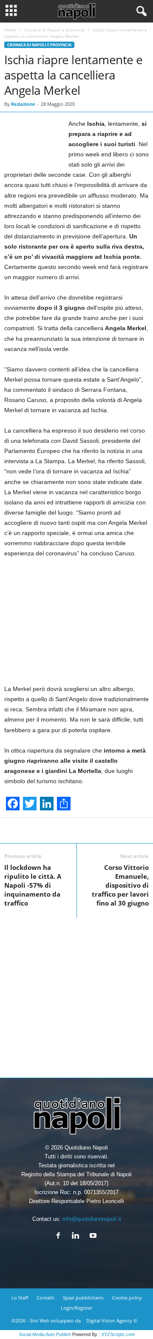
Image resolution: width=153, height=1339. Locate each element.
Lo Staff (19, 1297)
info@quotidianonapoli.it (91, 1219)
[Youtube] (94, 1236)
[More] (114, 830)
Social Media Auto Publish (45, 1334)
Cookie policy (127, 1297)
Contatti (45, 1297)
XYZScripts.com (118, 1334)
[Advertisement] (76, 994)
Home (10, 30)
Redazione (23, 104)
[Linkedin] (77, 1236)
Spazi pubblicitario (83, 1297)
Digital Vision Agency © (111, 1320)
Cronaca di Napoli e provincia (54, 30)
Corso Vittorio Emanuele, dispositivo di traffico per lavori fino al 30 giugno (120, 885)
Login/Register (76, 1308)
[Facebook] (60, 1236)
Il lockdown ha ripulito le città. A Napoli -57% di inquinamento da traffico (32, 885)
